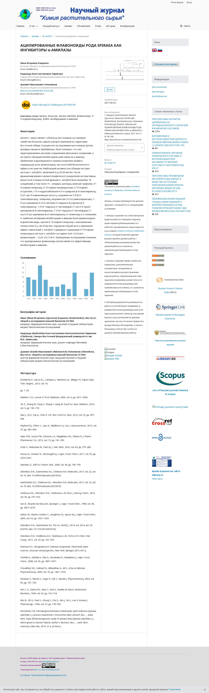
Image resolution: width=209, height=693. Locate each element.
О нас (32, 26)
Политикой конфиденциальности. (49, 675)
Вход (189, 2)
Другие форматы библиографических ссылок (120, 147)
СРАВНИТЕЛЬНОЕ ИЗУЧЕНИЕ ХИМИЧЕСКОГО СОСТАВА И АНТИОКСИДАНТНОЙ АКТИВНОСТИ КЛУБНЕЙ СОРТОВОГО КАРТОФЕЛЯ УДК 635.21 (168, 160)
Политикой (174, 689)
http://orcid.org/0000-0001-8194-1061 (36, 90)
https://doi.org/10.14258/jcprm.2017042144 (53, 104)
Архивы (68, 26)
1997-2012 (157, 478)
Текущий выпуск (51, 26)
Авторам (110, 26)
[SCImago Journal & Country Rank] (170, 406)
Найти (186, 26)
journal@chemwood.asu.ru (50, 661)
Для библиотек (159, 96)
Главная (20, 26)
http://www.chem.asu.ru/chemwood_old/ (46, 669)
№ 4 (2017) (47, 36)
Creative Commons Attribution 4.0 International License (122, 190)
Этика (98, 26)
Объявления (83, 26)
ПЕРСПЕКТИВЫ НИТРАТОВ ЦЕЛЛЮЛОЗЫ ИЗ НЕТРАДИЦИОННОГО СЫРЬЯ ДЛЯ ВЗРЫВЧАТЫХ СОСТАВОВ (170, 124)
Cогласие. (25, 675)
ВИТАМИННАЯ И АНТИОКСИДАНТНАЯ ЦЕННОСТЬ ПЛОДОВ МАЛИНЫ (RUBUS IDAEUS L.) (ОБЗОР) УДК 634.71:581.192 (170, 140)
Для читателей (159, 87)
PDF (111, 89)
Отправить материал (165, 64)
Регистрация (177, 2)
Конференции (127, 26)
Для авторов (158, 91)
